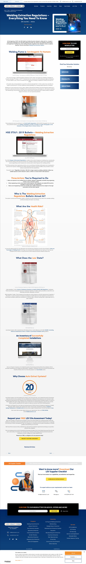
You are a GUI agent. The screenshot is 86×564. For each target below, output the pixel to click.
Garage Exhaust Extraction (53, 526)
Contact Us (17, 1)
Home (5, 10)
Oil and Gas (53, 539)
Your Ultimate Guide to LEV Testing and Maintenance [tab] (44, 463)
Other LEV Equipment (33, 541)
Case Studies (67, 6)
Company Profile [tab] (72, 463)
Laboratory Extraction (33, 530)
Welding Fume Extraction (33, 524)
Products (42, 6)
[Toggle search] (81, 6)
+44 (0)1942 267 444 (78, 1)
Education (52, 530)
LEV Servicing (73, 531)
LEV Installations (73, 527)
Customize (72, 557)
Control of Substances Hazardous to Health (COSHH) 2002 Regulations (32, 289)
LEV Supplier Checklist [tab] (15, 463)
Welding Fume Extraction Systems (36, 45)
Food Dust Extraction (53, 535)
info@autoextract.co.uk (66, 1)
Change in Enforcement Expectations (18, 160)
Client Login (5, 1)
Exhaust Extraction (33, 526)
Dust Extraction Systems (33, 528)
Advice (33, 21)
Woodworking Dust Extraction (53, 532)
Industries (49, 6)
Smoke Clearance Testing (73, 538)
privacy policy (70, 57)
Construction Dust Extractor (53, 541)
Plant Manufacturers (53, 537)
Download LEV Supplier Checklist (56, 479)
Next (51, 453)
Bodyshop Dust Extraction (33, 539)
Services (36, 6)
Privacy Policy (65, 511)
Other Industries (53, 543)
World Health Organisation (30, 123)
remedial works (20, 408)
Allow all (73, 553)
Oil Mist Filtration (33, 535)
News (60, 6)
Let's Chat (74, 6)
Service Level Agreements (73, 533)
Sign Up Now (69, 52)
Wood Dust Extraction (33, 537)
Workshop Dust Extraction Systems (53, 528)
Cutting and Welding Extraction (53, 521)
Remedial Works (73, 536)
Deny (73, 560)
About (55, 6)
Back (9, 453)
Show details (18, 560)
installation (48, 406)
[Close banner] (84, 551)
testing (7, 408)
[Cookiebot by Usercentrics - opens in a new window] (7, 562)
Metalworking (53, 524)
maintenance (12, 408)
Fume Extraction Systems (33, 532)
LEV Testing (73, 529)
